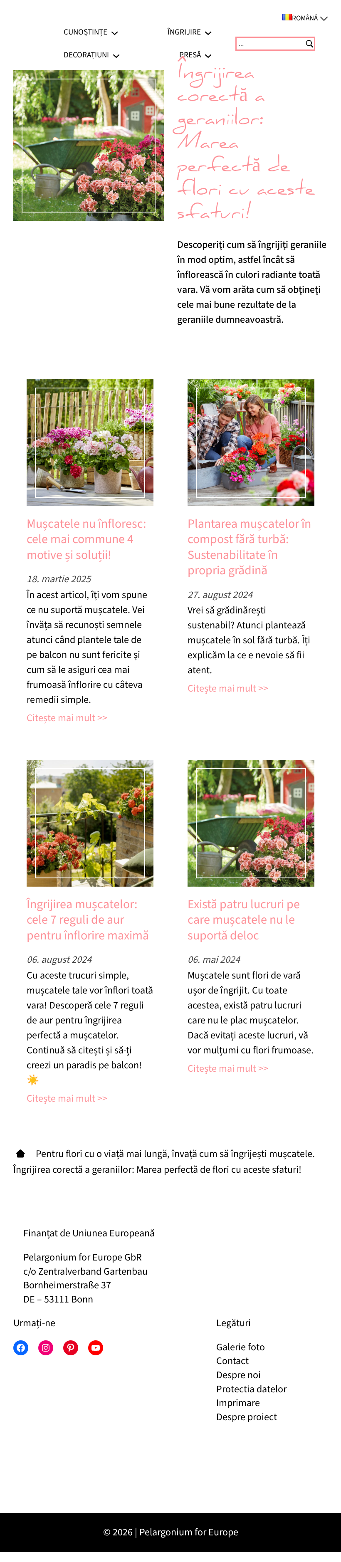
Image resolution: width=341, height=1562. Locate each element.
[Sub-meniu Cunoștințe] (115, 32)
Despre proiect (246, 1417)
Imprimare (238, 1403)
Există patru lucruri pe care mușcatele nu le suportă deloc (244, 920)
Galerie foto (240, 1347)
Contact (232, 1361)
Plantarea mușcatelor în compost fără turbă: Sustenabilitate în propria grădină (249, 547)
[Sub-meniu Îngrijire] (208, 32)
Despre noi (238, 1375)
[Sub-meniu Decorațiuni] (116, 55)
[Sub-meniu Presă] (208, 55)
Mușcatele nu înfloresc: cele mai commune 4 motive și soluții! (86, 539)
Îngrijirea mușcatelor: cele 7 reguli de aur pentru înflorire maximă (88, 920)
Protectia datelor (251, 1389)
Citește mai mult (61, 718)
